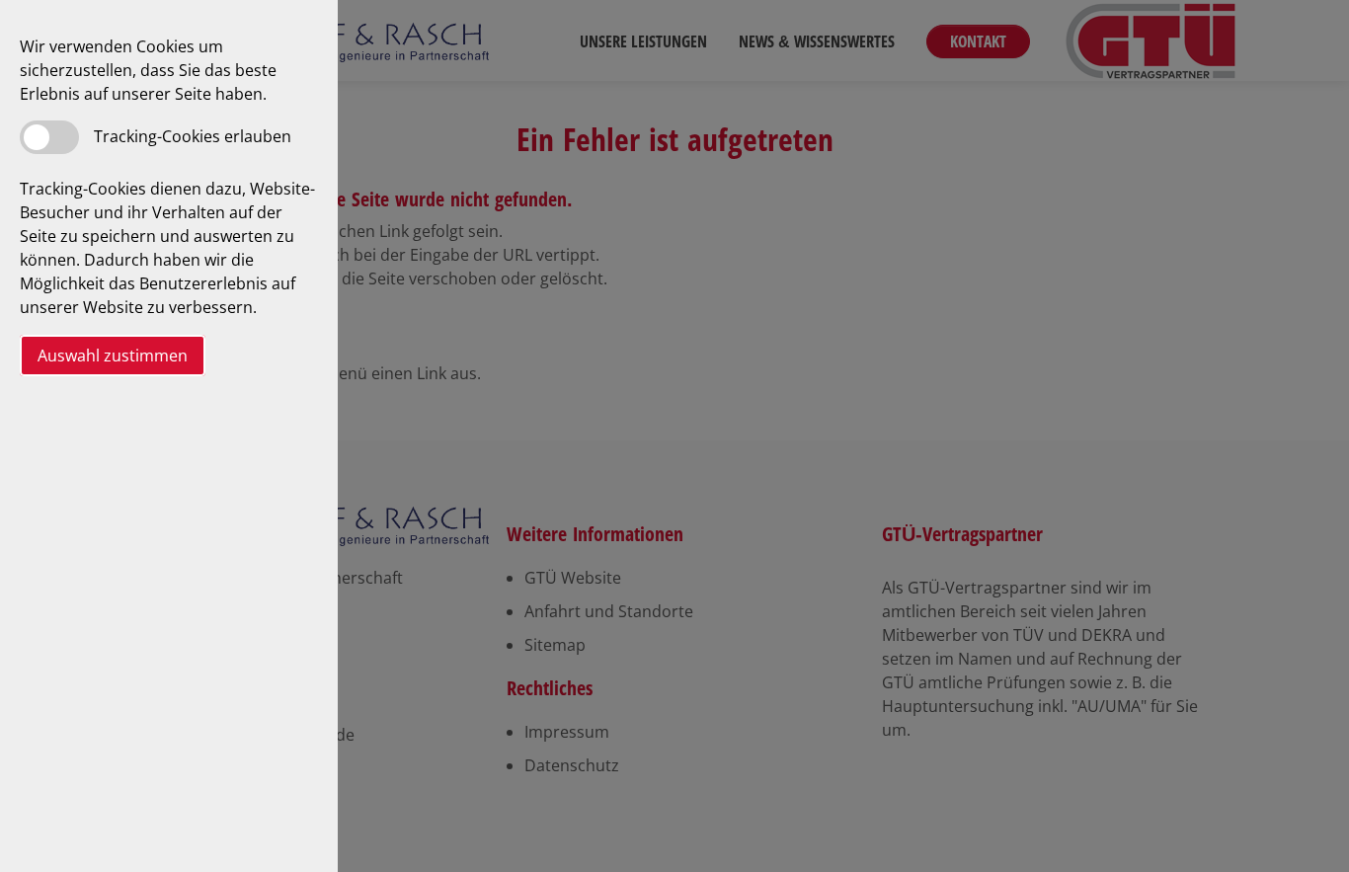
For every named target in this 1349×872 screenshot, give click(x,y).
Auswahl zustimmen (113, 355)
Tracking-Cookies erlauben (192, 136)
